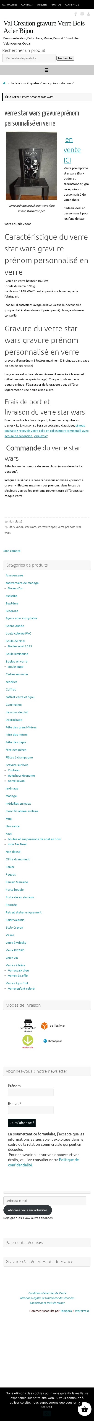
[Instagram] (82, 13)
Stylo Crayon (14, 927)
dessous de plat (17, 712)
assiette (11, 596)
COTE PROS (72, 4)
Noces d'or (15, 588)
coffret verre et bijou (20, 697)
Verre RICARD (15, 950)
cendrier (11, 682)
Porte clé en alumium (20, 897)
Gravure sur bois (17, 765)
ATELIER (42, 4)
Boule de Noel (15, 641)
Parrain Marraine (17, 882)
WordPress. (82, 1310)
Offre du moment (18, 859)
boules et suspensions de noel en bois (34, 839)
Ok (47, 1413)
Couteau (13, 770)
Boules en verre (17, 661)
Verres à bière (15, 965)
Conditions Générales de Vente (47, 1293)
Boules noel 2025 (20, 646)
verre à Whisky (16, 942)
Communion (14, 704)
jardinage (12, 788)
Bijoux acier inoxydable (21, 618)
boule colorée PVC (18, 633)
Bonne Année (15, 626)
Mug (9, 818)
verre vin (12, 958)
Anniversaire (14, 575)
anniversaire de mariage (22, 583)
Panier (10, 867)
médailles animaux (18, 803)
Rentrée (11, 905)
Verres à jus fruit (17, 983)
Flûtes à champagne (19, 757)
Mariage (11, 796)
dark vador (16, 526)
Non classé (15, 521)
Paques (11, 874)
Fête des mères (17, 734)
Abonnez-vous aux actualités (27, 1210)
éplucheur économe (21, 775)
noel (9, 834)
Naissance (13, 826)
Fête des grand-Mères (21, 727)
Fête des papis (16, 742)
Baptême (12, 603)
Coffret (11, 689)
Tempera (66, 1310)
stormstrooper (46, 526)
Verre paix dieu (18, 970)
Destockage (14, 720)
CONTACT (27, 4)
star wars (30, 526)
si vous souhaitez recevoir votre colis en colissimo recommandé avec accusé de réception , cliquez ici (47, 431)
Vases (10, 935)
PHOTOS (56, 4)
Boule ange (16, 666)
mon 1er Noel (17, 844)
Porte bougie (15, 889)
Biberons (12, 611)
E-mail (14, 1103)
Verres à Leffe (18, 975)
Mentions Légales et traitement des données (47, 1298)
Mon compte (12, 551)
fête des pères (16, 750)
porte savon (16, 781)
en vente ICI (72, 149)
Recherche (65, 58)
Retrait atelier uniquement (24, 912)
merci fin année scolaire (22, 811)
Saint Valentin (15, 920)
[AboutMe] (88, 13)
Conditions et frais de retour (47, 1302)
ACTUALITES (9, 4)
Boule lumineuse (17, 654)
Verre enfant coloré (21, 988)
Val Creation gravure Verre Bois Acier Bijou (44, 27)
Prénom (14, 1086)
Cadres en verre (17, 674)
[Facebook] (76, 13)
